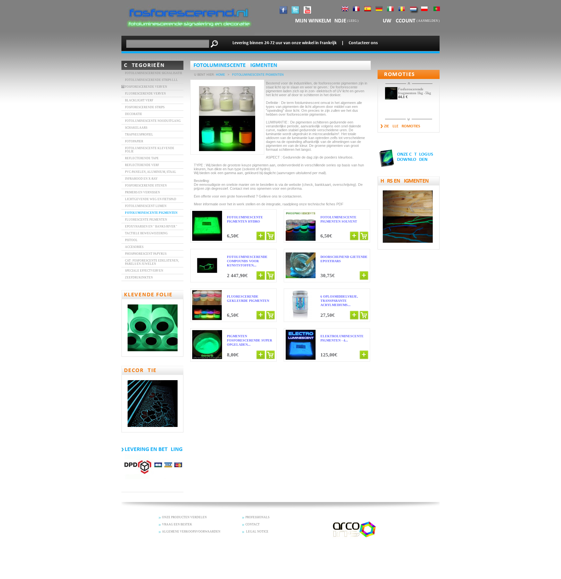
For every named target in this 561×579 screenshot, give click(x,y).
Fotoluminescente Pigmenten (151, 212)
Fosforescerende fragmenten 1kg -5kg (414, 91)
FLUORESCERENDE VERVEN (145, 93)
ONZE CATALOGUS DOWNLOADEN (415, 157)
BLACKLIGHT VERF (139, 100)
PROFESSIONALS (257, 517)
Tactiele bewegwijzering (146, 233)
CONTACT (252, 524)
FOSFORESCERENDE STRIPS (145, 107)
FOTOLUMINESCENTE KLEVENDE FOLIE (149, 150)
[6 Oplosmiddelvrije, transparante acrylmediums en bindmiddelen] (301, 305)
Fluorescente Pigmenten (146, 219)
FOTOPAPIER (134, 141)
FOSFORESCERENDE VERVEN (146, 86)
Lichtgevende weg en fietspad (150, 199)
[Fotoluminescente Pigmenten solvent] (301, 226)
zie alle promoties (402, 126)
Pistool (131, 240)
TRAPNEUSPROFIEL (139, 134)
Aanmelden (428, 20)
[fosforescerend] (188, 34)
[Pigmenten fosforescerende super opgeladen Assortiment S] (207, 345)
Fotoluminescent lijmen (146, 206)
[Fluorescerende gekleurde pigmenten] (207, 305)
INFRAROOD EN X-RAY (141, 178)
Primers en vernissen (142, 192)
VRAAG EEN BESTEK (177, 524)
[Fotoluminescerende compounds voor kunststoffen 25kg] (207, 266)
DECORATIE (133, 114)
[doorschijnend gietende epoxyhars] (301, 266)
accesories (134, 247)
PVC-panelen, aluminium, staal (150, 172)
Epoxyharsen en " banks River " (151, 226)
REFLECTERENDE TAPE (142, 158)
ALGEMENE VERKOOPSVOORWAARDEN (191, 531)
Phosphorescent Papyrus (146, 253)
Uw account (400, 21)
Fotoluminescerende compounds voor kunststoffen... (247, 261)
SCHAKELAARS (136, 127)
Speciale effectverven (144, 270)
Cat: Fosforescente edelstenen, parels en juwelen (152, 262)
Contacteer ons (363, 43)
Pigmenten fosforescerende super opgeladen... (249, 340)
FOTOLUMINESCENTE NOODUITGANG (153, 120)
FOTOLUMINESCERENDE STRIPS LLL (151, 80)
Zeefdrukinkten (139, 277)
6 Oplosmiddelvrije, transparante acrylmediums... (339, 301)
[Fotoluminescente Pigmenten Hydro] (207, 226)
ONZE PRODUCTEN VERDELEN (184, 517)
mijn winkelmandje (320, 21)
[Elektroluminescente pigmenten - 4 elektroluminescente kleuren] (301, 345)
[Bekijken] (260, 236)
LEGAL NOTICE (256, 531)
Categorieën (144, 65)
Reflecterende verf (142, 165)
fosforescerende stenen (146, 185)
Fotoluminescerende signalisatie (153, 73)
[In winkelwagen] (270, 236)
